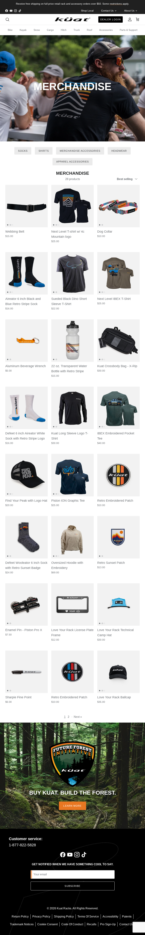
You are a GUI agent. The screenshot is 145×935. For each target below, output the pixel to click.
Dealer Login (110, 19)
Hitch (63, 29)
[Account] (129, 19)
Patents (127, 916)
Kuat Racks (64, 908)
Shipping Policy (64, 916)
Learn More (72, 805)
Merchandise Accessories (80, 150)
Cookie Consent (47, 924)
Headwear (119, 150)
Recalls (91, 924)
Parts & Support (128, 29)
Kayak (23, 29)
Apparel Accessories (72, 161)
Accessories (106, 29)
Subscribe (72, 886)
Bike (10, 29)
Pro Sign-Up (108, 924)
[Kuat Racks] (72, 19)
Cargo (50, 29)
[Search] (7, 19)
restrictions (116, 3)
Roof (89, 29)
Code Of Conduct (72, 924)
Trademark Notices (22, 924)
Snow (37, 29)
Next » (78, 716)
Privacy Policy (41, 916)
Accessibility (110, 916)
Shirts (44, 150)
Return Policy (20, 916)
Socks (23, 150)
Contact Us (126, 924)
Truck (77, 29)
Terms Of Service (88, 916)
